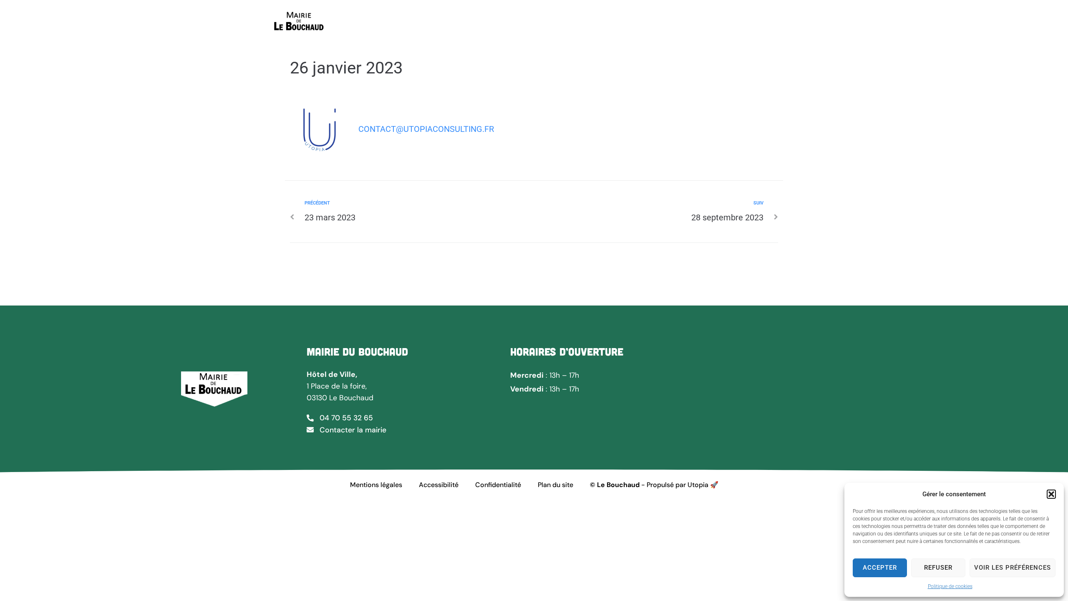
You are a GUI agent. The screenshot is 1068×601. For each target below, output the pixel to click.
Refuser (938, 567)
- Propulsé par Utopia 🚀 (654, 484)
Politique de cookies (950, 586)
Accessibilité (438, 484)
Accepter (880, 567)
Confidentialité (498, 484)
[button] (1051, 494)
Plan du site (555, 484)
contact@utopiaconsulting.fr (426, 129)
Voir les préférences (1012, 567)
